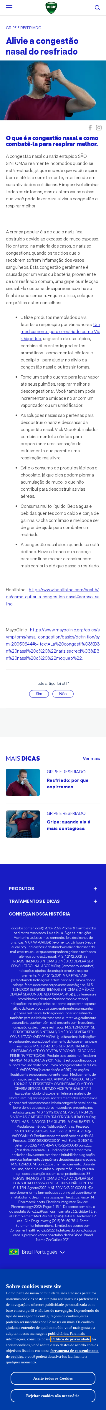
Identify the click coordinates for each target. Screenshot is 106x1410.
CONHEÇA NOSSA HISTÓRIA (39, 914)
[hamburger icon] (9, 7)
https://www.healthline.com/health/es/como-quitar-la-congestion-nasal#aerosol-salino (53, 597)
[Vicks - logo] (53, 7)
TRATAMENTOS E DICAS (34, 901)
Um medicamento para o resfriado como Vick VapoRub (60, 331)
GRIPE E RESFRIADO (24, 27)
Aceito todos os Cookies (53, 1378)
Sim (39, 693)
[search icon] (97, 7)
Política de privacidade (70, 1339)
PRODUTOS (21, 888)
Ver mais (91, 758)
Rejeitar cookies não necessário (53, 1395)
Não (63, 693)
